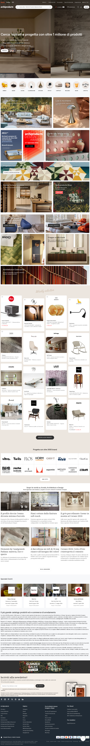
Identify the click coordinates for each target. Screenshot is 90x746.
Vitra (80, 623)
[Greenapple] (28, 469)
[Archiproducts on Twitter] (12, 699)
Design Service (78, 2)
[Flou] (61, 458)
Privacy (47, 741)
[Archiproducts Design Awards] (33, 145)
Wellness (55, 621)
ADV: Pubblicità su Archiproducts (74, 715)
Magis (2, 629)
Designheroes (26, 732)
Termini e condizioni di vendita (52, 728)
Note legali (47, 730)
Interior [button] (3, 2)
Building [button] (8, 2)
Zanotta (8, 625)
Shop (46, 715)
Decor (50, 621)
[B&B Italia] (6, 469)
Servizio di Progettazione (51, 711)
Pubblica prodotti (52, 2)
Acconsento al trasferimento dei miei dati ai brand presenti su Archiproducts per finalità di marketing (20, 690)
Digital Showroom (71, 723)
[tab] (46, 2)
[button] (44, 2)
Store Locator (48, 717)
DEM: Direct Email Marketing (73, 713)
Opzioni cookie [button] (53, 741)
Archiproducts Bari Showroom (7, 724)
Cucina (47, 621)
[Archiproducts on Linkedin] (22, 699)
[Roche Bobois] (17, 469)
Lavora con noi (4, 720)
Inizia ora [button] (4, 50)
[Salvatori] (72, 458)
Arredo (16, 621)
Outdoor (35, 621)
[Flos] (28, 458)
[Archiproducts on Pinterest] (8, 699)
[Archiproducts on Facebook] (2, 699)
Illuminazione (23, 621)
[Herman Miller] (39, 469)
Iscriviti (41, 685)
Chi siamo (3, 709)
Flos (86, 623)
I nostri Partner (4, 713)
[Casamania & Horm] (39, 458)
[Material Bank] (11, 145)
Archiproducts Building (28, 730)
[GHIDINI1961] (72, 469)
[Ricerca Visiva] (50, 7)
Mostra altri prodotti (45, 437)
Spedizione (47, 722)
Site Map (87, 741)
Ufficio (42, 621)
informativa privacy (26, 693)
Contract (60, 621)
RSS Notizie (75, 741)
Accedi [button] (86, 7)
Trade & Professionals (68, 2)
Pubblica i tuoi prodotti (72, 709)
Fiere (24, 717)
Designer (25, 713)
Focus (24, 720)
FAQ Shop (47, 732)
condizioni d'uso (17, 693)
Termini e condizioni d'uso (66, 741)
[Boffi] (83, 469)
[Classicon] (83, 458)
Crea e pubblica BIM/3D (72, 711)
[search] (17, 7)
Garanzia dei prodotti (50, 724)
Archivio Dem (26, 724)
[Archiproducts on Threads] (16, 699)
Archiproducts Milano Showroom (8, 722)
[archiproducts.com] (7, 7)
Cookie (58, 741)
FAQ (2, 715)
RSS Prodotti (81, 741)
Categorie (25, 709)
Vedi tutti (45, 479)
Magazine (25, 715)
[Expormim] (50, 469)
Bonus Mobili (48, 720)
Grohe (58, 644)
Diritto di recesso (49, 726)
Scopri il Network (4, 711)
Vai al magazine (45, 569)
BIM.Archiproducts (27, 728)
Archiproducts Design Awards (7, 726)
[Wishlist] (78, 7)
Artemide (3, 625)
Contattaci (3, 717)
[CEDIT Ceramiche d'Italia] (50, 458)
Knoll (83, 623)
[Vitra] (6, 458)
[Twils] (17, 458)
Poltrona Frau (42, 627)
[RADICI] (11, 249)
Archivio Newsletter (27, 722)
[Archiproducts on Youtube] (19, 699)
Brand (24, 711)
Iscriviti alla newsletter (6, 728)
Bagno (30, 621)
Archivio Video (26, 726)
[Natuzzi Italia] (61, 469)
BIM (13, 2)
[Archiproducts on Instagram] (5, 699)
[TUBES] (33, 249)
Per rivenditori (60, 2)
